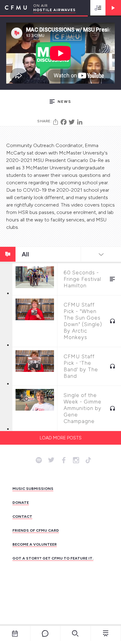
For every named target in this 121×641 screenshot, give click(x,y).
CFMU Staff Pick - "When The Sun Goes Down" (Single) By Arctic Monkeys (83, 321)
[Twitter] (72, 122)
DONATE (20, 502)
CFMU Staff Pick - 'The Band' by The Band (81, 366)
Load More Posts (61, 438)
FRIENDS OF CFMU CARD (35, 530)
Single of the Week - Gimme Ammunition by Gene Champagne (82, 408)
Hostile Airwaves (54, 10)
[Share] (56, 122)
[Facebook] (64, 122)
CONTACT (22, 516)
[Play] (113, 7)
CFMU (13, 7)
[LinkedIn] (80, 122)
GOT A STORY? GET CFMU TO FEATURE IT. (52, 558)
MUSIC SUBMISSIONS (32, 488)
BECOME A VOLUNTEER (34, 544)
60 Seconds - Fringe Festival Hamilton (82, 279)
